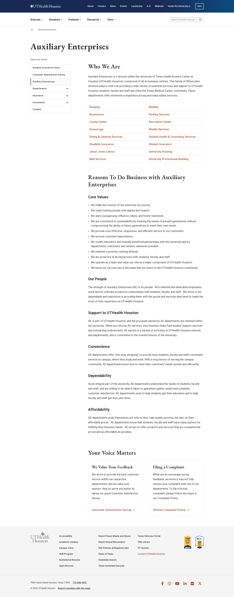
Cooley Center (98, 121)
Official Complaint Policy (169, 510)
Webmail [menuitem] (159, 6)
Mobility (154, 107)
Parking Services (159, 114)
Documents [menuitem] (39, 102)
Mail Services (98, 159)
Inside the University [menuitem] (178, 6)
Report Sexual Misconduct (111, 542)
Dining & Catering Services (106, 136)
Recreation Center (160, 121)
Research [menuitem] (93, 19)
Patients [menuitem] (74, 19)
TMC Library (144, 542)
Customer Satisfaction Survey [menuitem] (49, 74)
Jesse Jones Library (102, 151)
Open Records (66, 566)
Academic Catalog (68, 542)
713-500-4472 (80, 582)
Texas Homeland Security (111, 566)
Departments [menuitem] (40, 88)
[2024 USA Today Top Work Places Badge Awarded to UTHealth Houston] (199, 542)
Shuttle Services (159, 129)
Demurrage (96, 129)
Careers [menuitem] (102, 6)
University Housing (160, 151)
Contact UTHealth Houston (151, 554)
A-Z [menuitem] (148, 6)
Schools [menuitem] (35, 19)
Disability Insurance (102, 144)
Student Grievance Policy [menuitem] (46, 67)
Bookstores (97, 114)
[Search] (200, 20)
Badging (95, 107)
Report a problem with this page (74, 588)
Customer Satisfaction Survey (112, 510)
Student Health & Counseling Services (172, 136)
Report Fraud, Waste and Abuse (114, 536)
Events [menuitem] (123, 6)
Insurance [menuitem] (38, 95)
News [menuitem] (113, 6)
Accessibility (65, 536)
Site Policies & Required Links (113, 548)
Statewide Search (107, 560)
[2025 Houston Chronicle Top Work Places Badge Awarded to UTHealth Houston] (188, 542)
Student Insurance (160, 144)
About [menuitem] (90, 6)
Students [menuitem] (54, 19)
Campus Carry (66, 548)
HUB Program (66, 554)
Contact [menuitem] (37, 109)
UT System (143, 548)
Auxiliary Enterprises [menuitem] (44, 81)
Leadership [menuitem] (136, 6)
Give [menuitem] (199, 6)
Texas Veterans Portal (149, 536)
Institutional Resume (69, 560)
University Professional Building (168, 159)
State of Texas (105, 554)
